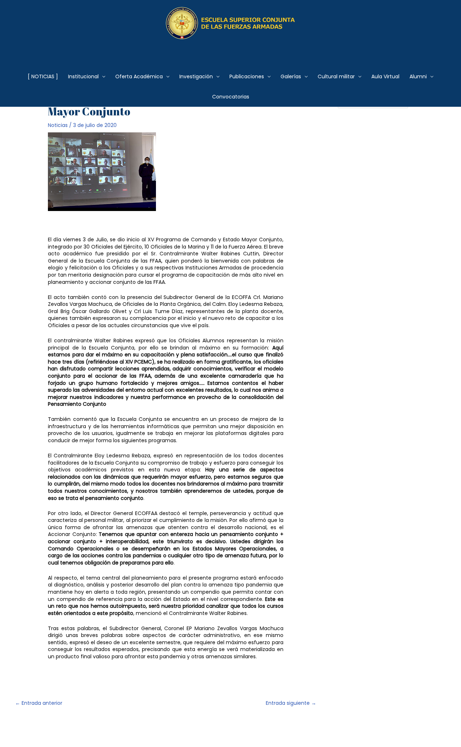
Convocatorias (230, 96)
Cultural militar (336, 76)
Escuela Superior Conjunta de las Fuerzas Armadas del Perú (231, 48)
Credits (200, 729)
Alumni (418, 76)
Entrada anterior (38, 703)
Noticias (58, 125)
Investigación (196, 76)
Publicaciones (246, 76)
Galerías (291, 76)
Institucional (83, 76)
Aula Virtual (385, 76)
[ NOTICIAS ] (43, 76)
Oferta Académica (139, 76)
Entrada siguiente (291, 703)
